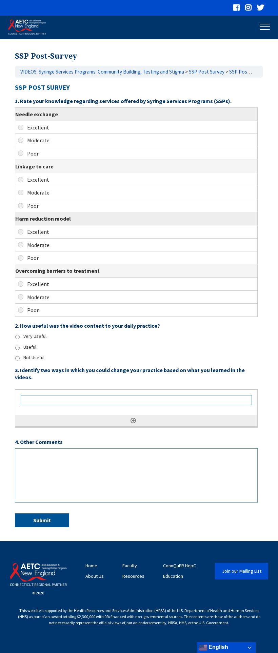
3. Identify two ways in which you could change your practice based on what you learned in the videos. (130, 374)
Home (91, 566)
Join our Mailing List (241, 571)
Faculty (129, 566)
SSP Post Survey (206, 71)
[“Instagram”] (248, 7)
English (217, 647)
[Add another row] (133, 420)
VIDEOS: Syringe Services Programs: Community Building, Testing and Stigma (102, 71)
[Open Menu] (265, 28)
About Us (94, 576)
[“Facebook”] (236, 7)
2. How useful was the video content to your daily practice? (87, 325)
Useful (29, 347)
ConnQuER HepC (179, 566)
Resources (133, 576)
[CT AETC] (27, 27)
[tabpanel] (139, 307)
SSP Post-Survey (247, 71)
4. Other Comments (39, 441)
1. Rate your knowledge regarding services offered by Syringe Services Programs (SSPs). (123, 101)
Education (173, 576)
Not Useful (33, 357)
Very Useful (34, 336)
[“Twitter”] (260, 7)
